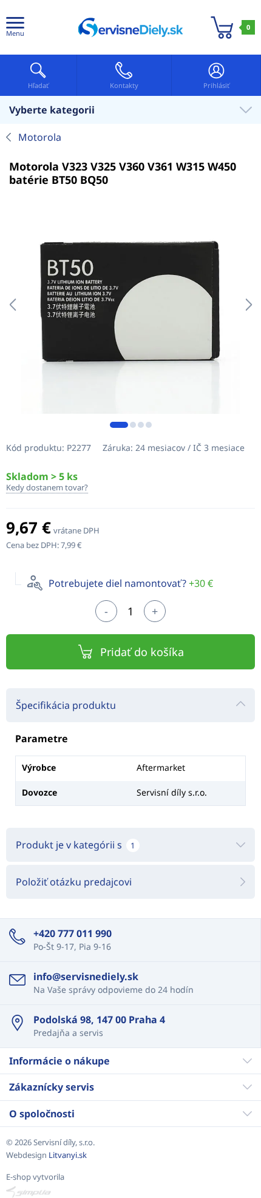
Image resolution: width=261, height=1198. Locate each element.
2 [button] (133, 425)
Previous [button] (12, 305)
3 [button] (141, 425)
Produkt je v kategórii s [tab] (75, 844)
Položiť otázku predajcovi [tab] (74, 881)
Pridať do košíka (142, 652)
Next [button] (248, 305)
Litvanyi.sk (68, 1154)
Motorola (39, 137)
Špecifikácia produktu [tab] (66, 705)
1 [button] (119, 425)
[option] (130, 304)
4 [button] (149, 425)
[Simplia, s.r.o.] (130, 1192)
